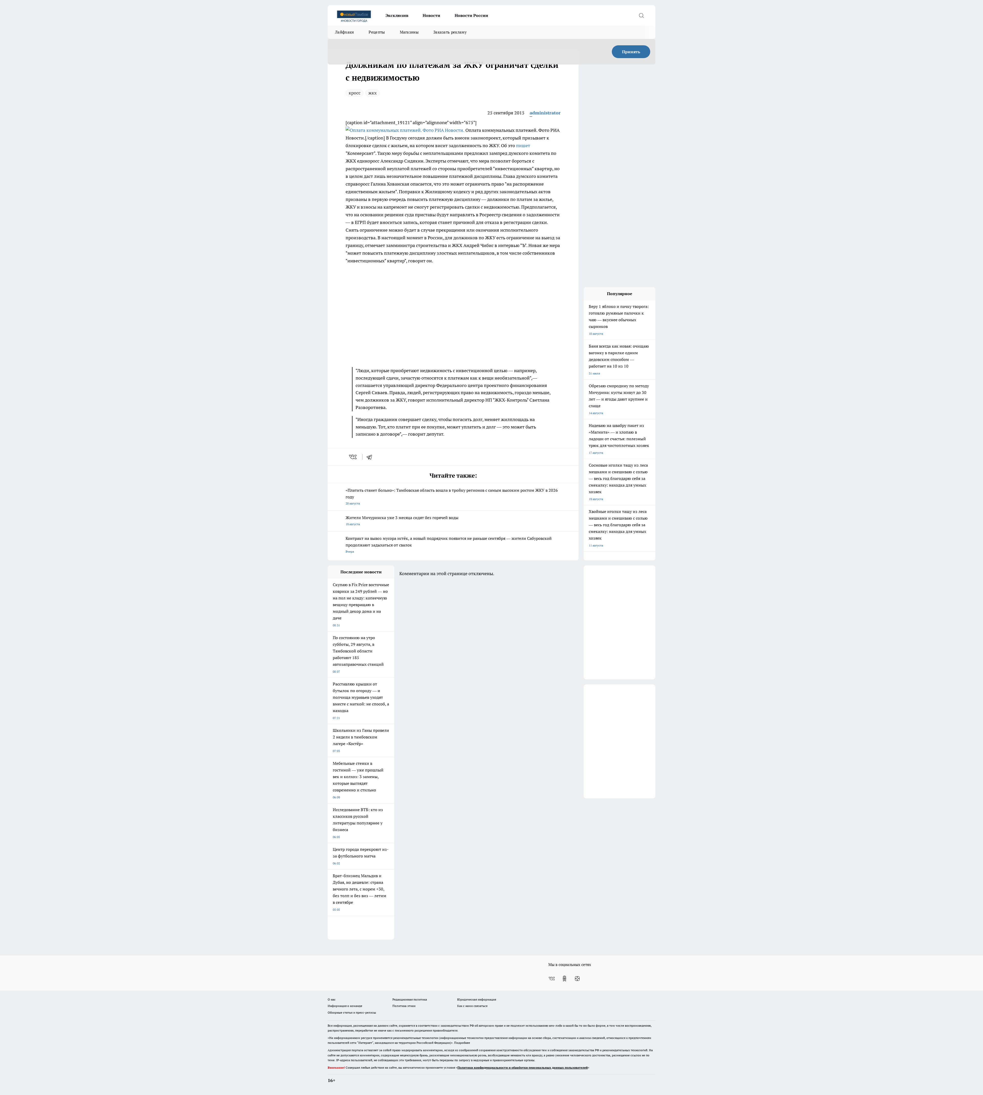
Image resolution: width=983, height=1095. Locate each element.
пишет (523, 145)
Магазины (409, 32)
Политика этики (403, 1006)
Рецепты (377, 32)
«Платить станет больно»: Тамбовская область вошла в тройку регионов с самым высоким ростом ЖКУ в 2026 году (452, 496)
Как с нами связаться (472, 1006)
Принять (631, 51)
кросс (354, 93)
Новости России (471, 15)
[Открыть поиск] (641, 15)
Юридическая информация (476, 999)
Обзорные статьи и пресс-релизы (352, 1012)
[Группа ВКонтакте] (551, 978)
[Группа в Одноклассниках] (564, 978)
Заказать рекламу (450, 32)
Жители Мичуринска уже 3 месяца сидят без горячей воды (402, 520)
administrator (545, 113)
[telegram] (371, 456)
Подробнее (462, 1043)
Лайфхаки (344, 32)
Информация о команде (345, 1006)
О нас (332, 999)
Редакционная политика (409, 999)
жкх (372, 93)
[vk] (353, 456)
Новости (431, 15)
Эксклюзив (397, 15)
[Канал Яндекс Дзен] (577, 978)
